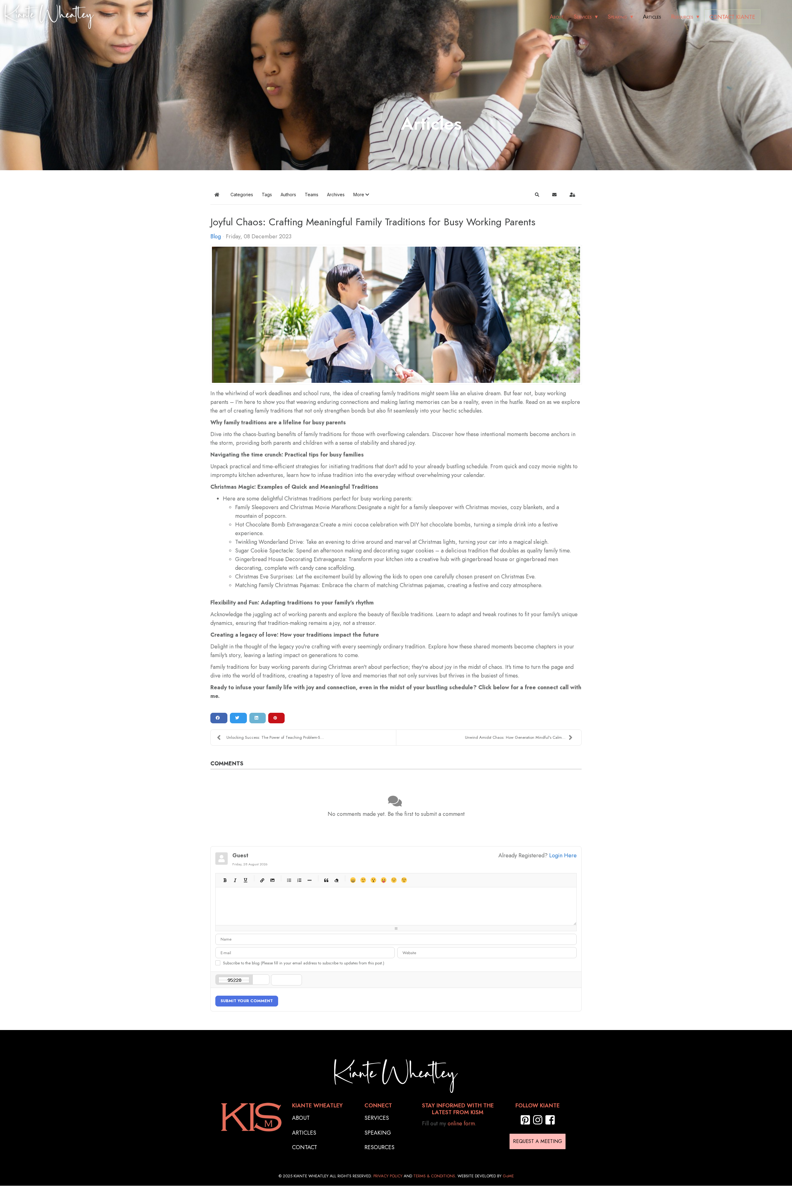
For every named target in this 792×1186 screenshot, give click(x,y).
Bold (225, 880)
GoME (508, 1176)
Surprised (373, 880)
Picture (272, 880)
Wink (404, 880)
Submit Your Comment (247, 1001)
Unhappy (393, 880)
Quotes (326, 880)
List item (309, 880)
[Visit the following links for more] (525, 1120)
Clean (336, 880)
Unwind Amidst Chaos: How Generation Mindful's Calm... (515, 737)
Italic (235, 880)
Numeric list (299, 880)
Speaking (617, 17)
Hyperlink (262, 880)
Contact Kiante (732, 17)
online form (461, 1123)
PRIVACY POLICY (387, 1176)
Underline (245, 880)
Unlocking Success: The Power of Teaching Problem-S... (275, 737)
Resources (682, 17)
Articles (652, 17)
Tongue (383, 880)
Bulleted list (289, 880)
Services (583, 17)
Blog (215, 236)
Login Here (563, 855)
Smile (363, 880)
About (557, 17)
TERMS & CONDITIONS (434, 1176)
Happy (353, 880)
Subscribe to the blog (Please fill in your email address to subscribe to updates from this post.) (303, 963)
